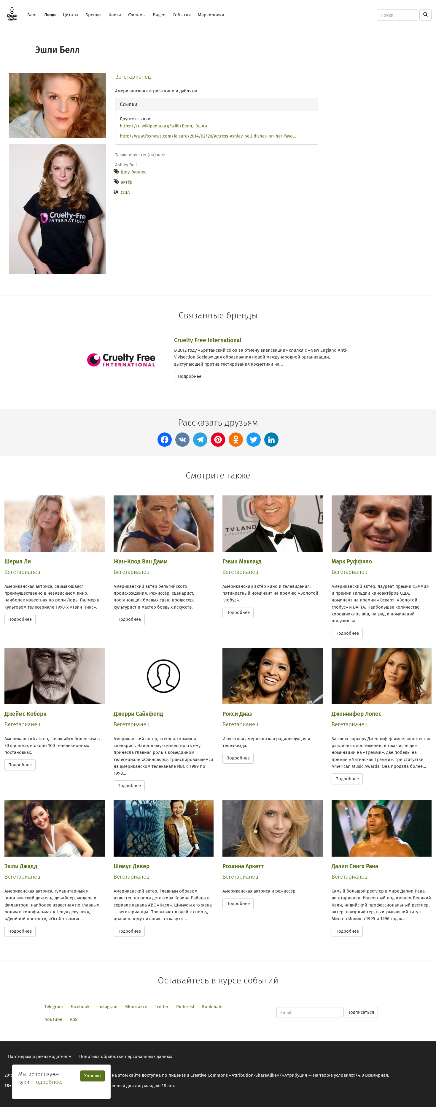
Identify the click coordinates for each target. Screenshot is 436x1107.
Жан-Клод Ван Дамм (141, 561)
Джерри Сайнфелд (138, 713)
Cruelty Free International (207, 340)
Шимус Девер (131, 866)
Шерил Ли (17, 561)
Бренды (93, 15)
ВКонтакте (136, 1006)
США (125, 192)
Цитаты (70, 15)
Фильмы (137, 15)
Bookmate (212, 1006)
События (182, 15)
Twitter (161, 1006)
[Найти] (425, 15)
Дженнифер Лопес (356, 713)
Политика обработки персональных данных (125, 1056)
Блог (32, 15)
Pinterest (185, 1006)
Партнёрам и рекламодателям (39, 1056)
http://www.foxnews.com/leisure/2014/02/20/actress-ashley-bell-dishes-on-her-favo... (208, 136)
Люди (50, 15)
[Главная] (14, 14)
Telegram (53, 1006)
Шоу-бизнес (133, 172)
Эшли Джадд (20, 866)
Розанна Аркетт (243, 866)
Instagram (107, 1006)
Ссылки (128, 104)
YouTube (53, 1019)
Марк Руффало (352, 561)
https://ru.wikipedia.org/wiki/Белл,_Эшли (163, 126)
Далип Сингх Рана (355, 866)
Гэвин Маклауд (242, 561)
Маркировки (211, 15)
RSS (73, 1019)
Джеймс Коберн (25, 713)
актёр (127, 182)
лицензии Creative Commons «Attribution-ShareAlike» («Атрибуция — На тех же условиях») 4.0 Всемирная (278, 1075)
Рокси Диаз (237, 713)
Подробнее (189, 376)
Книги (115, 15)
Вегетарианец (133, 76)
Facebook (80, 1006)
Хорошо (92, 1075)
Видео (159, 15)
